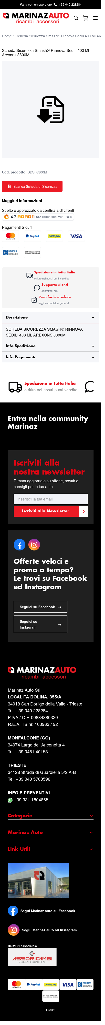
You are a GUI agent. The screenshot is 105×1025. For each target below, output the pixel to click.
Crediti (50, 1010)
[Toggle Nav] (95, 18)
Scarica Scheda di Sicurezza (35, 186)
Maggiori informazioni (24, 200)
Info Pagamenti (20, 357)
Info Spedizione (20, 346)
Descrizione (17, 317)
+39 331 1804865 (30, 799)
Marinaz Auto (25, 832)
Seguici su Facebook (40, 606)
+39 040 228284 (50, 4)
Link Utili (19, 849)
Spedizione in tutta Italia (50, 384)
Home (7, 35)
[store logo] (36, 18)
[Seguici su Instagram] (14, 930)
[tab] (50, 317)
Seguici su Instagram (40, 624)
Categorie (20, 816)
